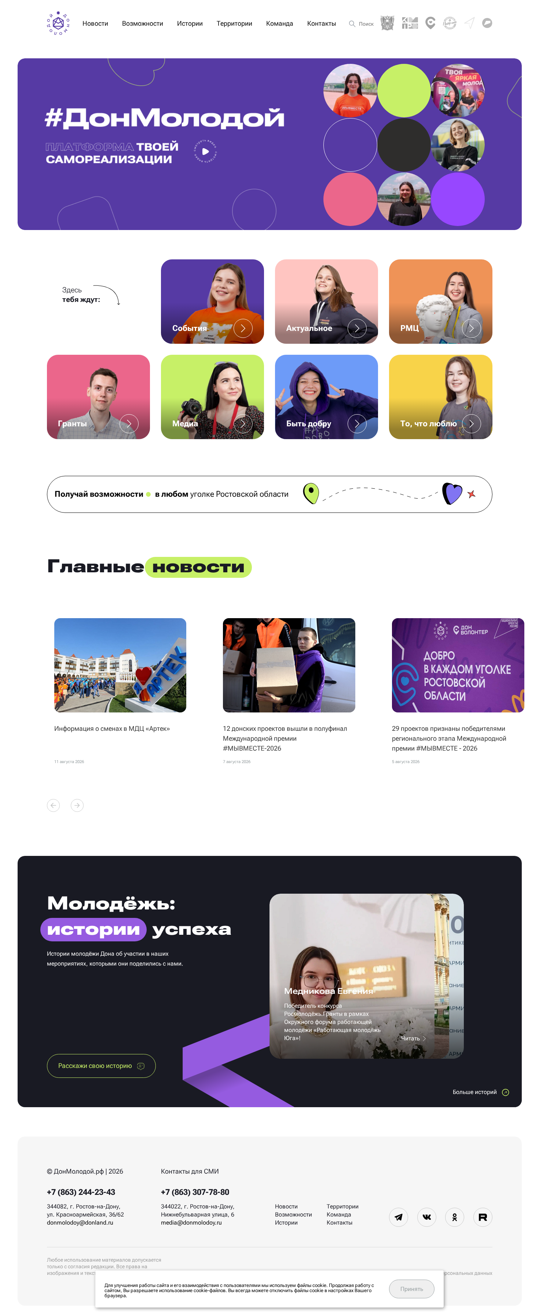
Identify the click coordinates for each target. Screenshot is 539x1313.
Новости (95, 23)
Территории (234, 23)
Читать (411, 1038)
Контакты (321, 23)
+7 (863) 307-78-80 (195, 1192)
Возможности (142, 23)
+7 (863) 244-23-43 (81, 1192)
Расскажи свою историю (95, 1065)
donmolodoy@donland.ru (80, 1222)
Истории (190, 23)
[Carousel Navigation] (65, 805)
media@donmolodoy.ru (191, 1222)
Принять (411, 1288)
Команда (279, 23)
